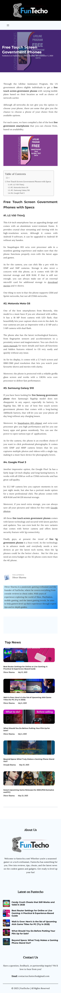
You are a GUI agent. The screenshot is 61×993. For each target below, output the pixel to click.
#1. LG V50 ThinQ (17, 184)
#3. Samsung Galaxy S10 (20, 190)
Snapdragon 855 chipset (30, 423)
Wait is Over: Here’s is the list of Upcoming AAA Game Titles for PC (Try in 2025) (27, 698)
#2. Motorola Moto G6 (19, 187)
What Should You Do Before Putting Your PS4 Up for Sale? (26, 729)
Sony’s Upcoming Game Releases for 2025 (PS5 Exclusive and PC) (28, 791)
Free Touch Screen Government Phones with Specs (29, 181)
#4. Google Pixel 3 (17, 193)
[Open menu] (8, 25)
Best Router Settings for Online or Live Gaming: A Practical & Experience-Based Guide (25, 667)
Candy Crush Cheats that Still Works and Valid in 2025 (33, 903)
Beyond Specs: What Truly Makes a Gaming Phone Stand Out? (28, 760)
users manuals (10, 345)
